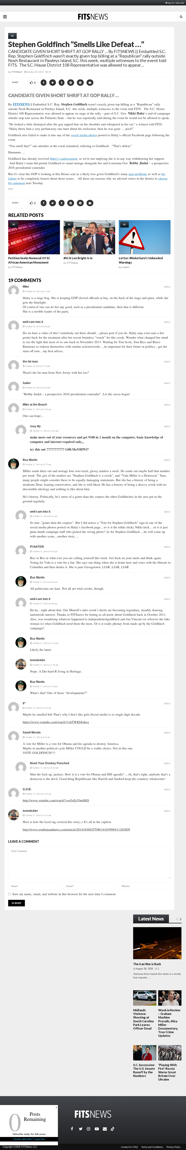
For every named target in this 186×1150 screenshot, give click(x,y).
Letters (126, 267)
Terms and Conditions (152, 1147)
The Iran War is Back (147, 964)
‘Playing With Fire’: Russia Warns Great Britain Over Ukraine (167, 1072)
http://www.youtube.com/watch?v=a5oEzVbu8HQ (56, 800)
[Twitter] (83, 1129)
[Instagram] (91, 1129)
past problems (138, 174)
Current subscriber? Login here (29, 1139)
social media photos (84, 135)
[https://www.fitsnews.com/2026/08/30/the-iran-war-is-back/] (157, 943)
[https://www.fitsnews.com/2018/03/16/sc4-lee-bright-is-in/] (89, 237)
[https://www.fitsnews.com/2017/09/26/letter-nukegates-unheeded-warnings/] (145, 237)
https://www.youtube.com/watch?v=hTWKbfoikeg (56, 722)
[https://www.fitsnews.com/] (93, 1114)
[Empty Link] (177, 919)
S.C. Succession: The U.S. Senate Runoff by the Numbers (144, 1070)
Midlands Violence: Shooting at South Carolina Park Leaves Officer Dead (143, 1019)
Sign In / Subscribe (176, 2)
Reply (167, 287)
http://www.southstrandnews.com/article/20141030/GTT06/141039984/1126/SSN (76, 829)
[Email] (107, 1129)
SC (12, 36)
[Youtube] (99, 1129)
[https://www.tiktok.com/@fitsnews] (113, 1129)
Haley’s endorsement (63, 158)
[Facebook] (75, 1129)
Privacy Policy (173, 1147)
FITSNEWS (21, 104)
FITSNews (17, 72)
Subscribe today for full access (29, 1134)
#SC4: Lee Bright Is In (78, 258)
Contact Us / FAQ (129, 1147)
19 (49, 71)
